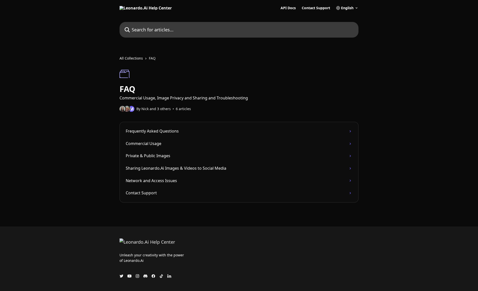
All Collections (131, 58)
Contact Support (316, 8)
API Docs (288, 8)
